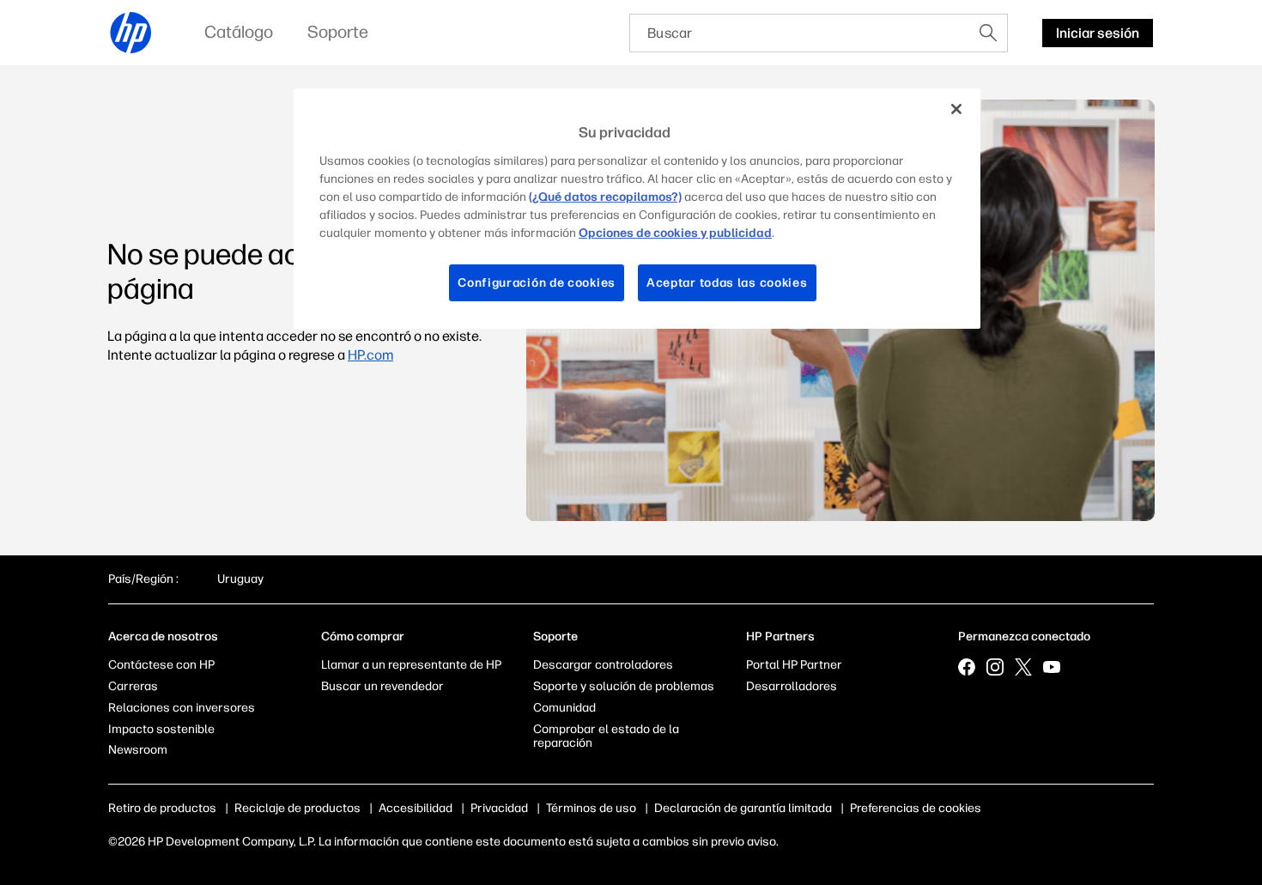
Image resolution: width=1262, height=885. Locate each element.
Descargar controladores (603, 665)
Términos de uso (591, 808)
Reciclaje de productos (297, 808)
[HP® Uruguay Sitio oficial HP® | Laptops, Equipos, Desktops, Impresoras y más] (131, 32)
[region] (637, 208)
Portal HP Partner (794, 665)
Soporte (555, 636)
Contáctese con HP (161, 665)
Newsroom (137, 750)
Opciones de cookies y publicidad (675, 233)
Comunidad (564, 707)
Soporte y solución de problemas (623, 686)
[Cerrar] (956, 109)
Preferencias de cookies (915, 808)
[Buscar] (988, 32)
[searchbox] (799, 33)
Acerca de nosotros (163, 636)
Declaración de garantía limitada (743, 808)
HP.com (370, 355)
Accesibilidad (415, 808)
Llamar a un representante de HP (411, 665)
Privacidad (499, 808)
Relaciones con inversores (181, 707)
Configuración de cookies (537, 283)
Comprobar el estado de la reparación (606, 736)
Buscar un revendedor (382, 686)
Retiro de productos (162, 808)
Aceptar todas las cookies (727, 283)
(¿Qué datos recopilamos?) (605, 197)
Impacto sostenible (161, 729)
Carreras (133, 686)
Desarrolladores (791, 686)
